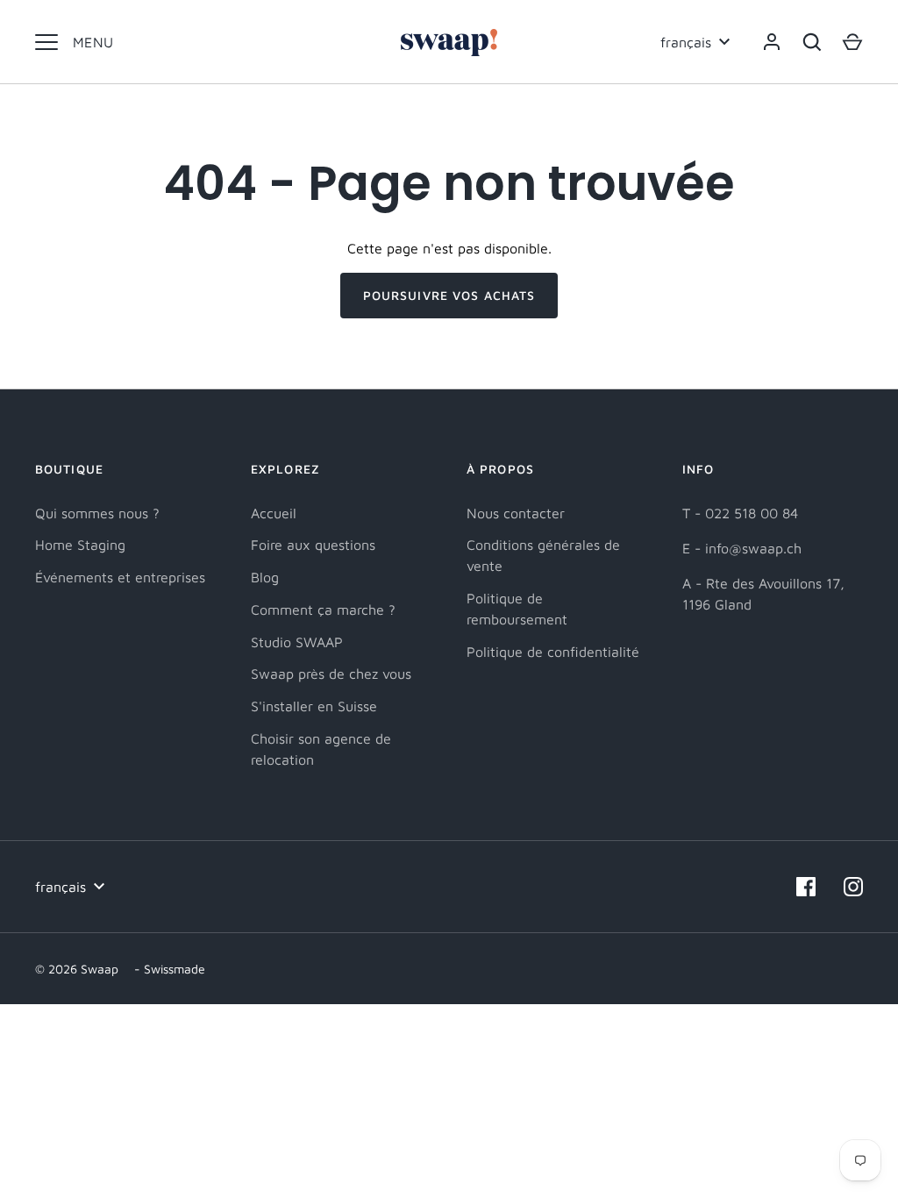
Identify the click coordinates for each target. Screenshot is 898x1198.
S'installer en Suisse (314, 706)
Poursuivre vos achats (449, 295)
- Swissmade (169, 968)
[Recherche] (812, 42)
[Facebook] (806, 886)
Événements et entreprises (120, 577)
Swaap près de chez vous (331, 673)
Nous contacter (516, 513)
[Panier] (852, 42)
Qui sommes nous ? (97, 513)
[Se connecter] (771, 42)
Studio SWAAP (297, 642)
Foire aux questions (313, 545)
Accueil (273, 513)
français (685, 42)
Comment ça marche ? (323, 609)
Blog (265, 577)
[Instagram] (853, 886)
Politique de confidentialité (553, 652)
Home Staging (80, 545)
